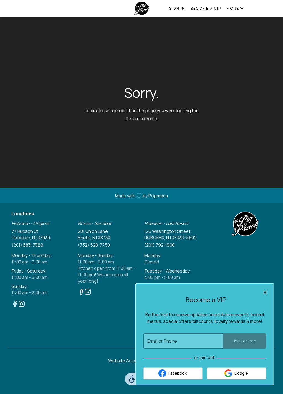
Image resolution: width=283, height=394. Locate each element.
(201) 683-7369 (27, 245)
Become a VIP (206, 8)
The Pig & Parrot (245, 223)
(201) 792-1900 (159, 245)
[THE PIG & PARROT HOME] (141, 8)
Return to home (141, 119)
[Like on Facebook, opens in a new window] (15, 304)
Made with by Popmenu (86, 195)
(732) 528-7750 (94, 245)
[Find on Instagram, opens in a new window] (21, 304)
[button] (235, 8)
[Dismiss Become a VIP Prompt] (265, 292)
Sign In (177, 8)
